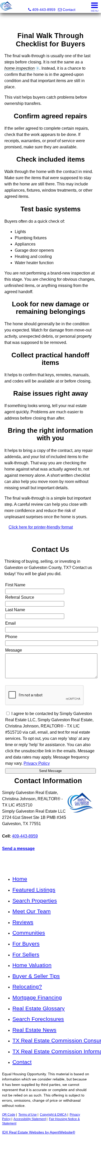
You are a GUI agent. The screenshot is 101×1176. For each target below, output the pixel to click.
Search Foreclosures (38, 1019)
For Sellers (25, 954)
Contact (22, 1062)
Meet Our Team (31, 911)
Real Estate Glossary (38, 1008)
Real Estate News (34, 1030)
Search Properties (34, 901)
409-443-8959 (25, 836)
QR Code (8, 1114)
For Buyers (26, 944)
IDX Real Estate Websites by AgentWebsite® (38, 1132)
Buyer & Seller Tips (36, 976)
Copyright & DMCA (53, 1114)
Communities (28, 933)
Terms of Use (27, 1114)
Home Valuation (32, 965)
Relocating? (27, 987)
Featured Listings (33, 890)
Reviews (22, 922)
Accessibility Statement (29, 1119)
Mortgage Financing (37, 997)
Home (19, 879)
